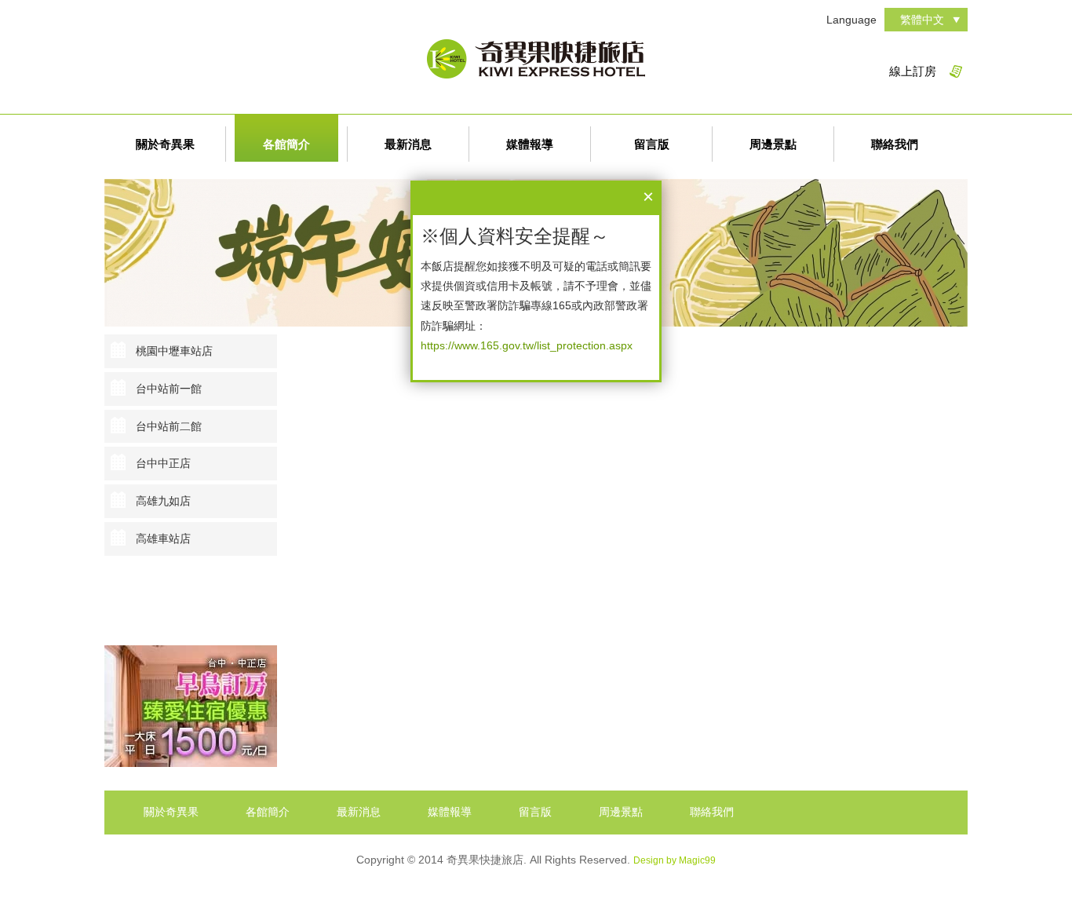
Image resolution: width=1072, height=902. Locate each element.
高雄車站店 (163, 538)
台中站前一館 (169, 388)
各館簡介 (286, 144)
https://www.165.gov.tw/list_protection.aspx (527, 345)
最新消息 (408, 144)
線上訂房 (912, 71)
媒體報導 (529, 144)
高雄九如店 (163, 501)
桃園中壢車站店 (174, 351)
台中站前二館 (169, 426)
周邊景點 (773, 144)
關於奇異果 (165, 144)
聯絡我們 (894, 144)
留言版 (651, 144)
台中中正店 (163, 463)
